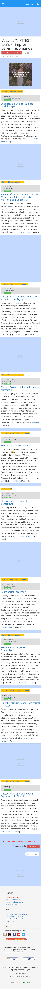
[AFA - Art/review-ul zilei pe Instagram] (5, 934)
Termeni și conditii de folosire (16, 914)
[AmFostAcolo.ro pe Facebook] (15, 934)
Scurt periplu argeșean (13, 591)
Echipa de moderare (12, 900)
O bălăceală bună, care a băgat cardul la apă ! (18, 105)
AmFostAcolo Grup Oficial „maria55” (15, 939)
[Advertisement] (20, 258)
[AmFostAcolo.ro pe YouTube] (19, 934)
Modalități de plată (12, 904)
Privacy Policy (10, 921)
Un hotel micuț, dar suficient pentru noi (16, 502)
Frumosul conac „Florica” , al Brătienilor (16, 649)
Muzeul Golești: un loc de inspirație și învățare (20, 388)
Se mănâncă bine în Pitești (15, 445)
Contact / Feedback (12, 897)
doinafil (8, 440)
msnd (7, 381)
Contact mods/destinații (14, 902)
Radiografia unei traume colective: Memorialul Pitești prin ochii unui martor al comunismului (20, 197)
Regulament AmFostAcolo (14, 916)
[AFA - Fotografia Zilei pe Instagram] (10, 934)
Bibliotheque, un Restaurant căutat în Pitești (20, 704)
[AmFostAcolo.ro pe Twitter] (24, 934)
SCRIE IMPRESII (33, 846)
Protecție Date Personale (14, 919)
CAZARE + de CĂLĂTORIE (11, 53)
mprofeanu (9, 697)
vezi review (26, 232)
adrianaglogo (10, 98)
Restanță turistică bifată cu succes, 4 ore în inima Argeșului (20, 298)
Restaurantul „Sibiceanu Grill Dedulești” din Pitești (17, 795)
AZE (7, 189)
